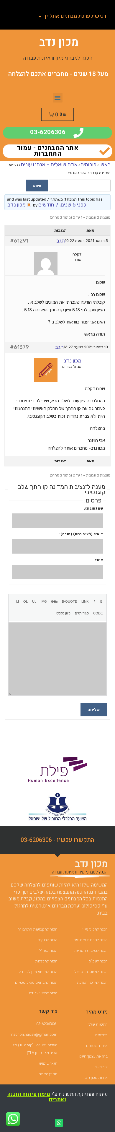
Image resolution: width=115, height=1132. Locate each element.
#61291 (19, 240)
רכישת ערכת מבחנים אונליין (75, 16)
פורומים (88, 164)
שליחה (94, 709)
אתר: (99, 560)
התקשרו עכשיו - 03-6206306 (57, 840)
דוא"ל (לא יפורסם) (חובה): (81, 534)
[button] (58, 98)
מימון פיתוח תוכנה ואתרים (36, 1097)
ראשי (105, 164)
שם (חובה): (93, 508)
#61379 (19, 347)
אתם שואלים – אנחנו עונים (49, 164)
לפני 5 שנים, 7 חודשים (62, 204)
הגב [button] (60, 241)
